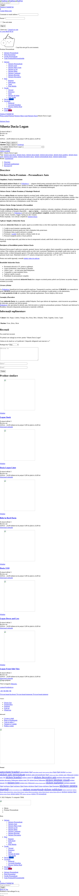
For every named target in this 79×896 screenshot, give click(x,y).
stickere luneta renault (40, 783)
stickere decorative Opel (66, 777)
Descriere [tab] (7, 162)
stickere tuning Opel (69, 792)
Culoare (3, 142)
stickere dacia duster (32, 155)
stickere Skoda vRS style (55, 792)
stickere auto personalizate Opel (37, 775)
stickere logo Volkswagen (27, 783)
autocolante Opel (26, 772)
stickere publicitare (53, 789)
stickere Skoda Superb (44, 792)
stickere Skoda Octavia (19, 792)
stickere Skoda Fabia (8, 792)
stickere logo (13, 782)
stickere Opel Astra (21, 786)
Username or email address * (9, 14)
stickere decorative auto (45, 777)
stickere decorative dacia (26, 157)
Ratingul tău (4, 345)
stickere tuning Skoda (5, 794)
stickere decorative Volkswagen (9, 780)
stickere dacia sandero (61, 155)
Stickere (11, 116)
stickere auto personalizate (12, 774)
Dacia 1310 (4, 568)
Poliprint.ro (25, 183)
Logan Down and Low (9, 618)
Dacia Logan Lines (8, 468)
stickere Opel (9, 786)
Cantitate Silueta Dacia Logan (12, 147)
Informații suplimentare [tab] (11, 164)
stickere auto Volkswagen (66, 775)
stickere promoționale (33, 789)
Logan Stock (5, 417)
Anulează (20, 144)
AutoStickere (9, 158)
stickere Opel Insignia (51, 786)
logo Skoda (68, 772)
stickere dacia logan (46, 155)
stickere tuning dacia (59, 157)
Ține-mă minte (7, 22)
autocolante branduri (10, 772)
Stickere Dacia (33, 116)
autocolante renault (37, 772)
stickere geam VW (24, 780)
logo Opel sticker (59, 772)
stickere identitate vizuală (58, 780)
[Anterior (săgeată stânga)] (1, 895)
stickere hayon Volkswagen (37, 780)
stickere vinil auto (26, 794)
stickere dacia (21, 155)
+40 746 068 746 (5, 691)
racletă (14, 234)
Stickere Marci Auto (21, 116)
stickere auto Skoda (54, 775)
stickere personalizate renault (16, 789)
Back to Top (4, 889)
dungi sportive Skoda (47, 772)
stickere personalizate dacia (43, 157)
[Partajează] (5, 893)
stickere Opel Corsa (35, 786)
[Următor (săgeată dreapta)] (3, 895)
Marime (3, 144)
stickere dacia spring (10, 157)
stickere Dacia (32, 217)
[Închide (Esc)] (7, 893)
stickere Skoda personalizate (31, 792)
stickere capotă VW (28, 777)
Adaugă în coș (5, 149)
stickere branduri (14, 777)
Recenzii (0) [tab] (8, 166)
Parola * (2, 18)
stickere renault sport (67, 789)
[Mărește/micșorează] (1, 893)
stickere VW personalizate (38, 794)
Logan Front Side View (10, 669)
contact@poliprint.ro (6, 687)
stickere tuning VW (16, 794)
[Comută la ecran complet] (3, 893)
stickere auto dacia (10, 155)
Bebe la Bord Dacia (8, 518)
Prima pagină (4, 116)
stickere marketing (55, 782)
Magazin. (14, 684)
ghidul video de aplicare (31, 258)
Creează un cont (13, 29)
